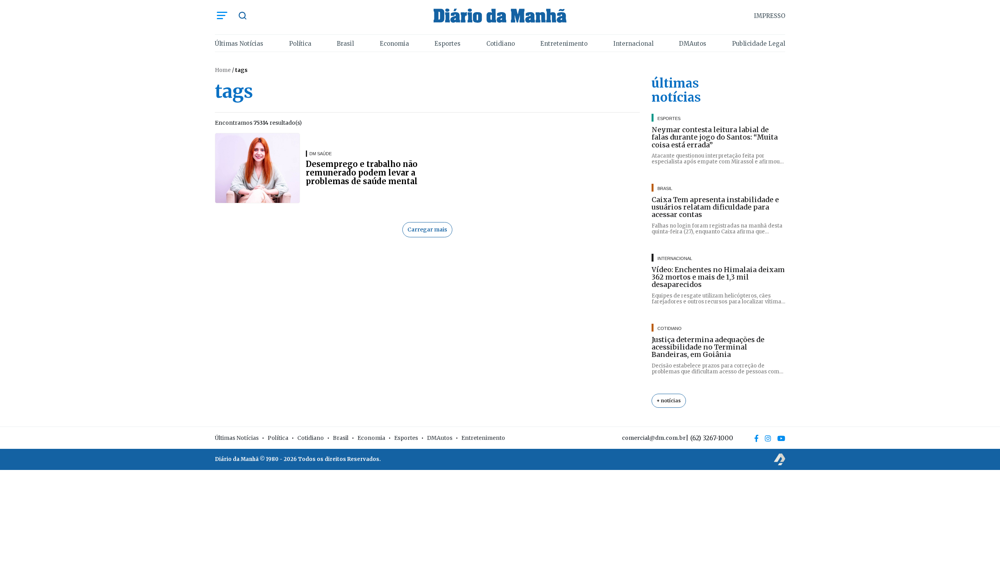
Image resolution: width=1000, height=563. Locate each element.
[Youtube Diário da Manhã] (781, 438)
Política (300, 43)
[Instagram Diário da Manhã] (768, 438)
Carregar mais (427, 229)
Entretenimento (564, 43)
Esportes (447, 43)
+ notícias (669, 400)
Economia (394, 43)
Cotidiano (500, 43)
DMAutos (692, 43)
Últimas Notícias (239, 43)
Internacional (633, 43)
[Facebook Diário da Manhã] (756, 438)
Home (223, 70)
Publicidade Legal (758, 43)
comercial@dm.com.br (654, 437)
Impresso (769, 16)
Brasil (345, 43)
